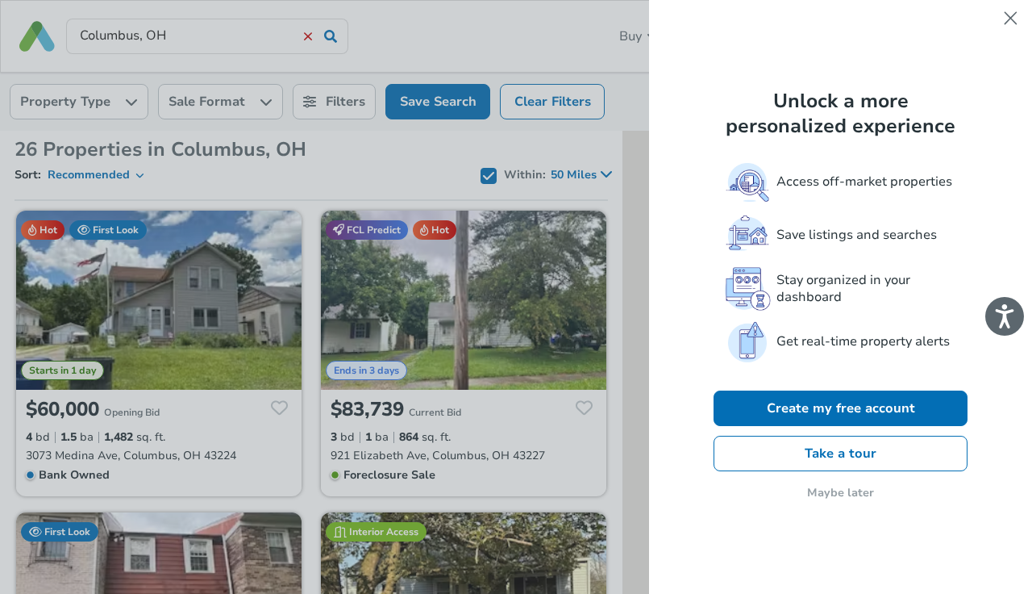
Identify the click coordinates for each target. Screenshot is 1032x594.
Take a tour (840, 453)
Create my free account (841, 408)
